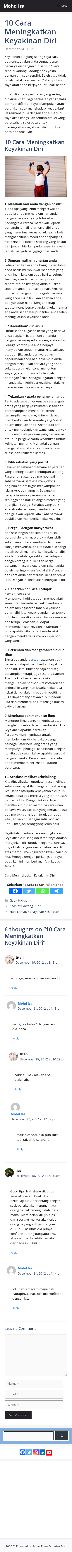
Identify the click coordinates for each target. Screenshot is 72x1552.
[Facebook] (15, 891)
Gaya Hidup (18, 900)
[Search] (61, 1435)
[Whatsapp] (42, 891)
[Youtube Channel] (49, 1453)
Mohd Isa (14, 6)
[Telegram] (56, 891)
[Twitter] (29, 891)
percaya (34, 659)
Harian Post (59, 1546)
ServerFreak (40, 1546)
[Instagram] (36, 1452)
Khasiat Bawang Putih (26, 906)
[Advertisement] (36, 1499)
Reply (13, 987)
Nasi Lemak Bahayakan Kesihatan (34, 911)
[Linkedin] (42, 1452)
